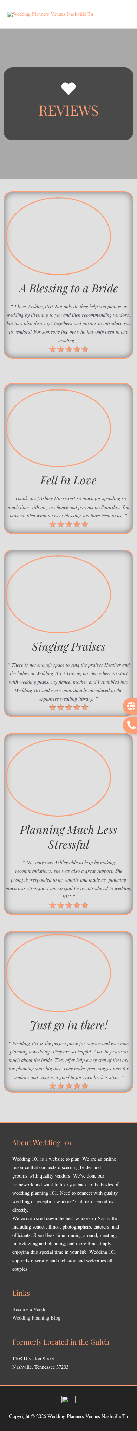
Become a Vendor (30, 1309)
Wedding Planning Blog (36, 1317)
